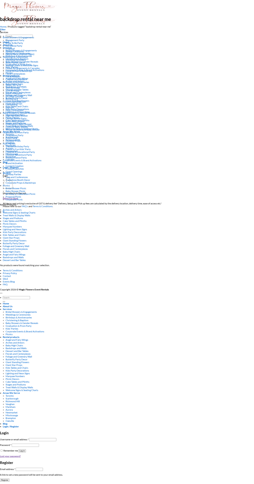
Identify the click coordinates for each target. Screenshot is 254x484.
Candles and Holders (16, 79)
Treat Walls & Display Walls (16, 215)
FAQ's (25, 206)
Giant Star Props (11, 237)
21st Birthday (12, 90)
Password (5, 445)
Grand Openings (14, 171)
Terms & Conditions (13, 270)
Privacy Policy (10, 273)
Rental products (11, 337)
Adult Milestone (14, 93)
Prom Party (11, 138)
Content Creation (15, 165)
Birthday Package (14, 96)
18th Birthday (13, 87)
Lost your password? (10, 456)
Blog (5, 162)
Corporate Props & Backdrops (21, 182)
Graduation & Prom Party (16, 132)
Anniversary (12, 98)
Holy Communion (15, 110)
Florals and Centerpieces (15, 248)
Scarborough (12, 398)
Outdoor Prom (13, 140)
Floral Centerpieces (15, 73)
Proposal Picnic (13, 196)
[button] (3, 29)
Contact (7, 276)
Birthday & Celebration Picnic (20, 193)
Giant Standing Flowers (14, 240)
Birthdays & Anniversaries (16, 82)
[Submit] (4, 301)
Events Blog (9, 281)
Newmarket (11, 412)
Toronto (10, 395)
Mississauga (12, 415)
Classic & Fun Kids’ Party (18, 149)
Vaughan (10, 404)
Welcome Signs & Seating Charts (19, 212)
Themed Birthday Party (17, 146)
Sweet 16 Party (13, 84)
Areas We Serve (11, 392)
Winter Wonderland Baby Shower (23, 129)
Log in (22, 451)
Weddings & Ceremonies (15, 56)
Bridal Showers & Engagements (18, 37)
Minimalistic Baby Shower (19, 124)
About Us (7, 306)
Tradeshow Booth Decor (18, 179)
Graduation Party (14, 135)
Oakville (10, 420)
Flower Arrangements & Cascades (23, 68)
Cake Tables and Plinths (15, 220)
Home (3, 26)
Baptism (10, 107)
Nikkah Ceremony (15, 51)
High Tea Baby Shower (17, 115)
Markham (10, 406)
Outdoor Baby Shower (17, 126)
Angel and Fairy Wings (14, 254)
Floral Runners (13, 76)
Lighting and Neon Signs (15, 229)
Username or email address (14, 439)
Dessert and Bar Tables (14, 260)
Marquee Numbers (12, 226)
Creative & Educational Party (20, 151)
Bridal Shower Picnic (16, 188)
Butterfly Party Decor (14, 243)
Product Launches (15, 168)
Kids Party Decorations (14, 232)
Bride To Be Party (14, 42)
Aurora (9, 409)
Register (4, 480)
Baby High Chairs (11, 251)
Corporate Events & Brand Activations (22, 160)
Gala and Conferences (17, 177)
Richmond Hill (13, 401)
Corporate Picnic (14, 199)
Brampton (11, 418)
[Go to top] (1, 293)
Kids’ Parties (9, 143)
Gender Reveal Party (16, 118)
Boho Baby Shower (15, 121)
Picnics (9, 334)
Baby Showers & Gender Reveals (19, 112)
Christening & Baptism (14, 101)
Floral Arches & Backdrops (19, 70)
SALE (5, 278)
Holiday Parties (13, 174)
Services (7, 309)
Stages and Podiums (13, 218)
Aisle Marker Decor (15, 62)
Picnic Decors (9, 223)
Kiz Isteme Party (14, 45)
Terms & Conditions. (43, 206)
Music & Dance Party (16, 157)
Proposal (10, 48)
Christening (11, 104)
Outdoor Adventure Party (19, 154)
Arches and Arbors (12, 209)
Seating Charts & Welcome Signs (22, 65)
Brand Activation (14, 163)
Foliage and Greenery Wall (16, 246)
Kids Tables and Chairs (17, 106)
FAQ (5, 284)
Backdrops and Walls (13, 257)
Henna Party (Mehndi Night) (20, 54)
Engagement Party (15, 40)
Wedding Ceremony (16, 59)
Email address (7, 469)
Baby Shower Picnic (15, 191)
